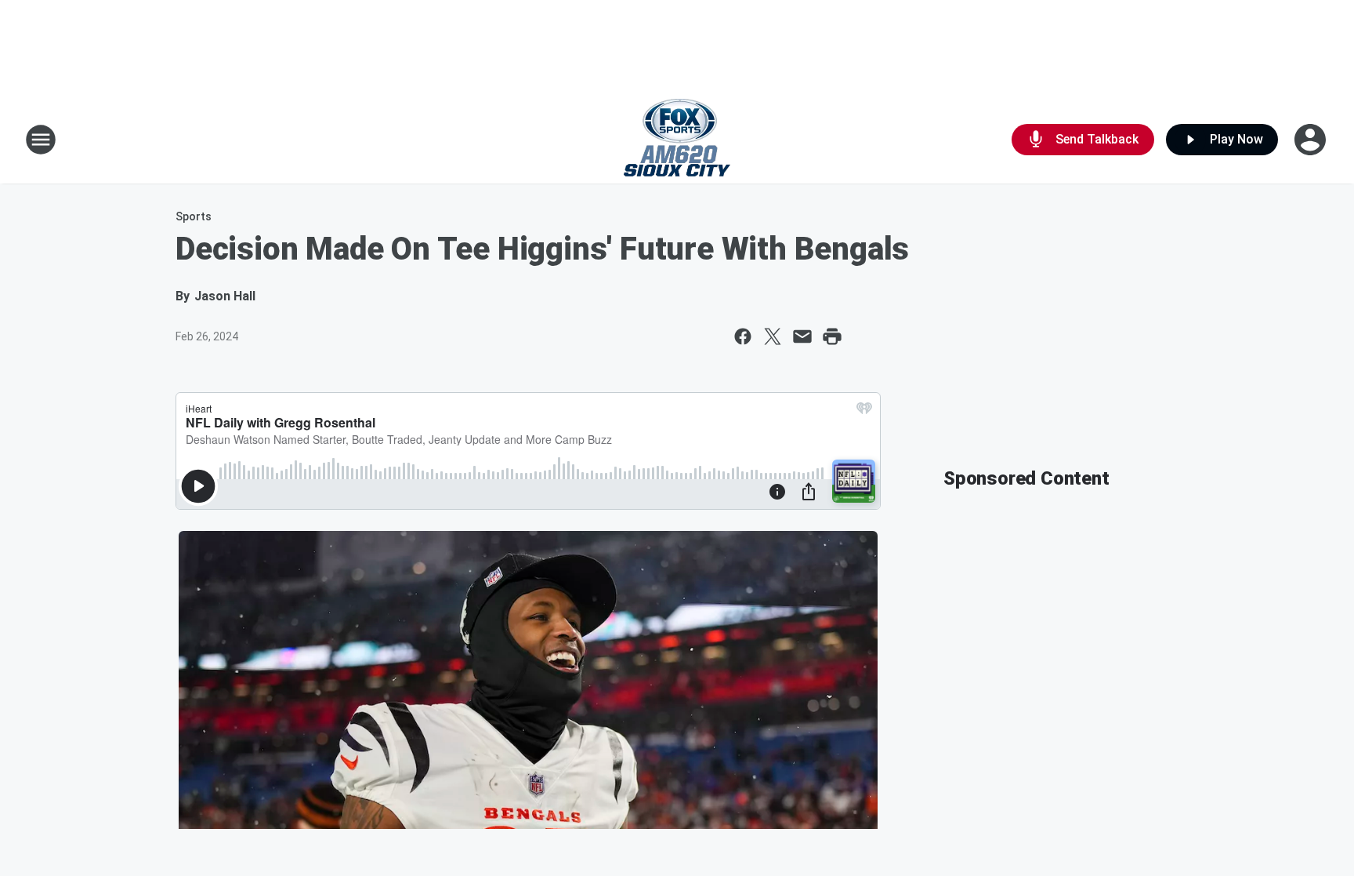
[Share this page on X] (773, 336)
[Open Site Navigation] (40, 139)
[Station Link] (677, 139)
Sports (194, 216)
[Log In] (1311, 139)
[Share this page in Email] (802, 336)
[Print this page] (832, 336)
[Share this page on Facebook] (743, 336)
